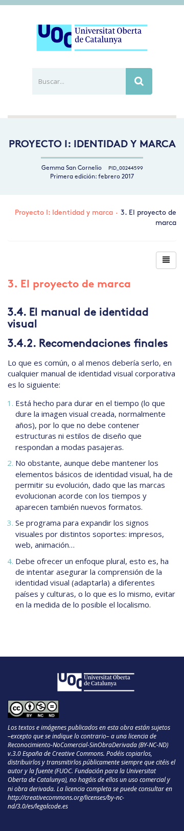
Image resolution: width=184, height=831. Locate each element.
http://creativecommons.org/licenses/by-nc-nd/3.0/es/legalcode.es (66, 802)
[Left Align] (166, 260)
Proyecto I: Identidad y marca (92, 145)
